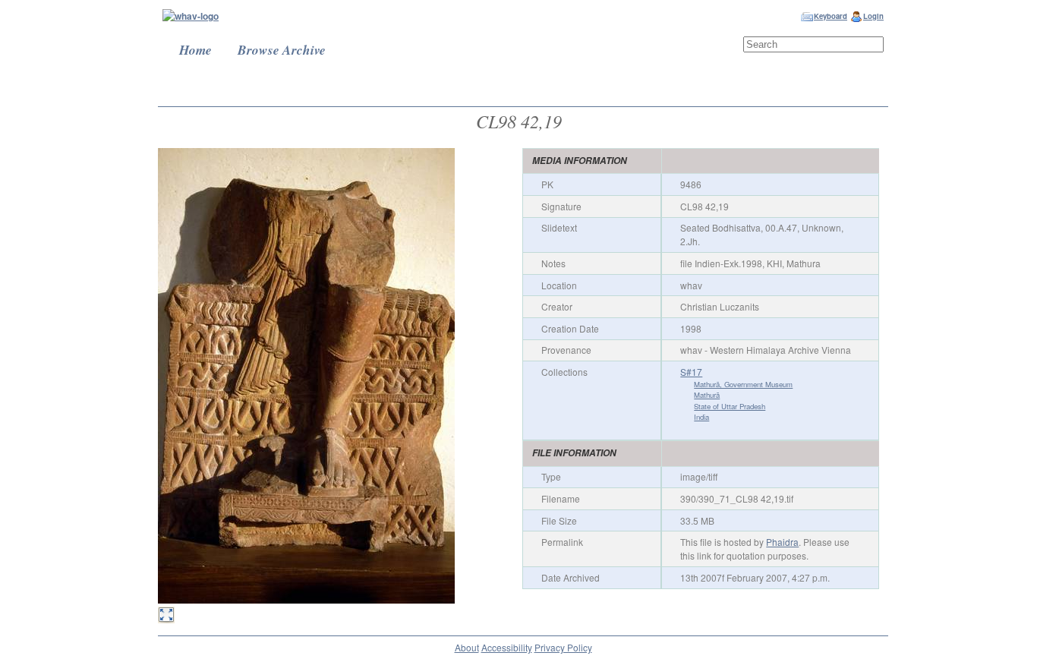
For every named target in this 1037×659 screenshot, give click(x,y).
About (467, 647)
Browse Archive (282, 49)
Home (195, 49)
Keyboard (830, 16)
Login (873, 16)
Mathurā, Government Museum (743, 384)
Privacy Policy (563, 647)
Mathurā (707, 394)
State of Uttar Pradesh (729, 406)
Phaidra (782, 541)
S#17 (691, 371)
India (701, 416)
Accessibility (506, 647)
